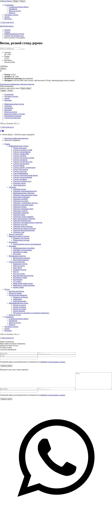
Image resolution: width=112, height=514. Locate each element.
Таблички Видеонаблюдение (24, 230)
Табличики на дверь (20, 201)
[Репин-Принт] (6, 1)
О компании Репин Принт (18, 7)
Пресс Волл (17, 268)
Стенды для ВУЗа (19, 156)
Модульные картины (21, 260)
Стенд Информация (20, 173)
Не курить (17, 254)
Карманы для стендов (21, 238)
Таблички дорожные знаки (23, 205)
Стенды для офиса (20, 179)
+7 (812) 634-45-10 (7, 22)
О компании (9, 5)
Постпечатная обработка (18, 295)
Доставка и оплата (11, 15)
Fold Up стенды (19, 266)
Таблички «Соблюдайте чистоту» (25, 203)
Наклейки (8, 110)
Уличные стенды (19, 183)
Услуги (22, 1)
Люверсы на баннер (20, 297)
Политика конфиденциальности (16, 138)
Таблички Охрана (19, 207)
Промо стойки (18, 287)
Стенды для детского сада (22, 162)
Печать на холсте (10, 112)
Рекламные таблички (21, 213)
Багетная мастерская (16, 291)
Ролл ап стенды (19, 274)
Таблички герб (18, 232)
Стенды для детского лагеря (23, 158)
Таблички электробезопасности (25, 191)
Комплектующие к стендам (14, 114)
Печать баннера (19, 311)
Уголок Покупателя (20, 169)
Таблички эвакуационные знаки (25, 195)
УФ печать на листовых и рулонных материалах (31, 313)
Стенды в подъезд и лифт (22, 150)
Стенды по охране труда (22, 181)
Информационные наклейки (23, 248)
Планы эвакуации (20, 148)
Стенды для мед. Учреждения (24, 167)
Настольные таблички (21, 197)
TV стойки (17, 281)
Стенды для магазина (21, 164)
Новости (12, 13)
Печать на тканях (15, 293)
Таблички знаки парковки (23, 226)
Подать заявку (26, 88)
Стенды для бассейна (21, 154)
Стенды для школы (20, 160)
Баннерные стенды (20, 264)
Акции (7, 17)
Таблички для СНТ (20, 224)
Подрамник (8, 108)
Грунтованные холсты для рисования (27, 244)
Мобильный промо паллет (23, 283)
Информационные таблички (23, 193)
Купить (3, 68)
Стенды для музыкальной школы (25, 175)
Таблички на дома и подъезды (24, 228)
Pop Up (15, 272)
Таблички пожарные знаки (23, 209)
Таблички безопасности (22, 220)
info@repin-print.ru (6, 26)
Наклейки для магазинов (22, 250)
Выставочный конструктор (23, 275)
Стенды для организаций (22, 177)
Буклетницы (17, 279)
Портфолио (13, 9)
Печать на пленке (19, 309)
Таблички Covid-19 (20, 211)
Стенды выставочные (12, 118)
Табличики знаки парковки (23, 217)
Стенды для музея (19, 171)
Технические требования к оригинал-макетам (17, 84)
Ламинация (17, 299)
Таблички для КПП (20, 199)
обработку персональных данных (52, 362)
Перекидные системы (21, 240)
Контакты (8, 19)
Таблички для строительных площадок (27, 222)
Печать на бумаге (19, 307)
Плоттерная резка (19, 301)
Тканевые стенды (19, 270)
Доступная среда (19, 185)
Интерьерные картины (12, 116)
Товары (15, 1)
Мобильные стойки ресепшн (24, 285)
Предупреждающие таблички (24, 219)
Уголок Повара (18, 165)
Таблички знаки (19, 215)
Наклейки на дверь (20, 252)
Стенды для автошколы (22, 152)
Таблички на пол (19, 189)
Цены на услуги (15, 11)
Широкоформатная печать (18, 303)
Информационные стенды (14, 104)
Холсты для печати (16, 234)
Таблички (8, 106)
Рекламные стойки (20, 277)
